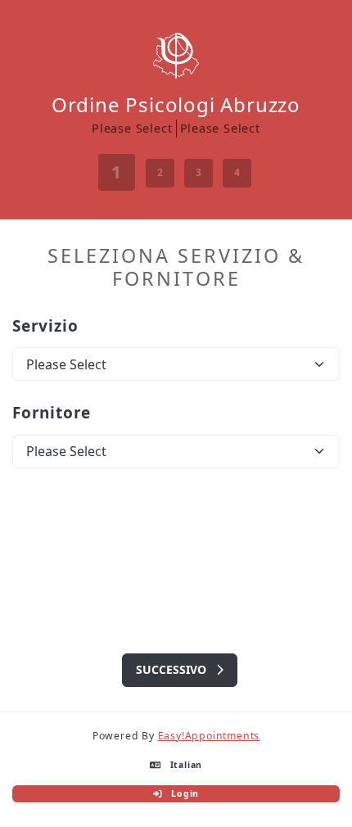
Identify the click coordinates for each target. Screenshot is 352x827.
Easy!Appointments (209, 736)
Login (183, 794)
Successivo (173, 669)
